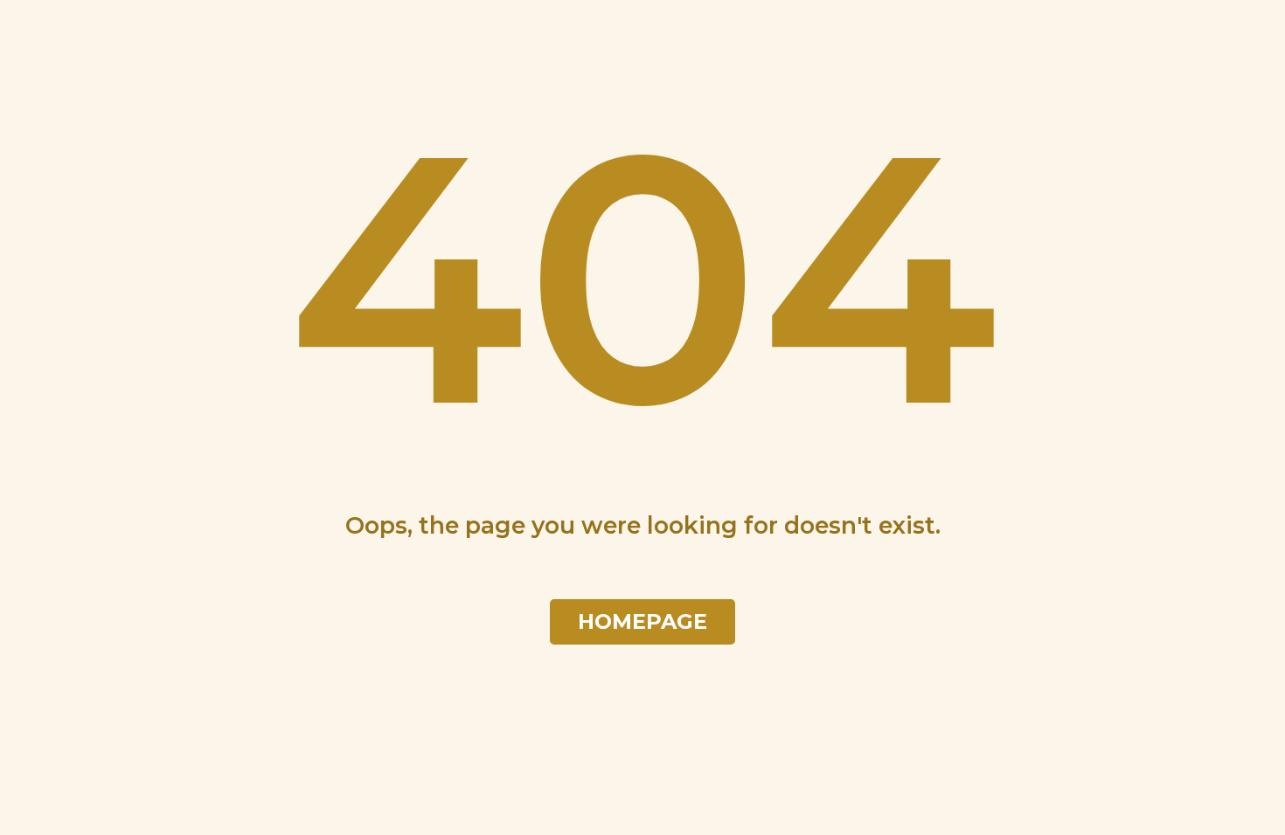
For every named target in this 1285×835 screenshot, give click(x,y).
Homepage (642, 621)
